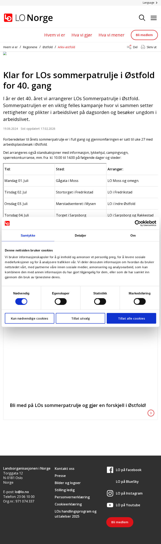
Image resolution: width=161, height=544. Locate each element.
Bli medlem (144, 35)
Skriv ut (152, 47)
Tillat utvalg (80, 318)
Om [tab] (133, 235)
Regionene (30, 47)
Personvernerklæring (72, 497)
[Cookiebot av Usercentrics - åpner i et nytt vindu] (137, 223)
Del (135, 47)
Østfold (48, 47)
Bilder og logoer (68, 483)
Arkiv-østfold (66, 47)
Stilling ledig (65, 490)
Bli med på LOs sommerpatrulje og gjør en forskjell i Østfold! (78, 405)
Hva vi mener (112, 35)
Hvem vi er (54, 35)
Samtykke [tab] (28, 235)
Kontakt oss (64, 468)
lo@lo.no (22, 492)
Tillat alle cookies (131, 318)
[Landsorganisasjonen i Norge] (24, 18)
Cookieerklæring (68, 504)
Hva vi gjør (81, 35)
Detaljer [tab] (80, 235)
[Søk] (142, 18)
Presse (60, 475)
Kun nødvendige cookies (29, 318)
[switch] (61, 301)
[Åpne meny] (153, 18)
